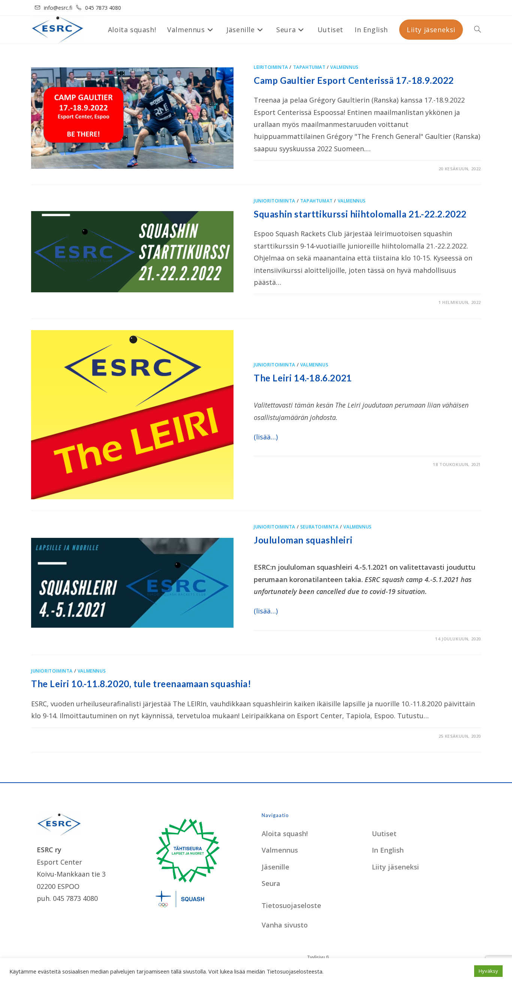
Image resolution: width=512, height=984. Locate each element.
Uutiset (384, 833)
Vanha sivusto (285, 924)
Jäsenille (275, 866)
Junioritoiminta (274, 201)
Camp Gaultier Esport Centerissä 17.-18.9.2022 (354, 80)
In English (388, 850)
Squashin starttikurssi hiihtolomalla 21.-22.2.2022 (360, 213)
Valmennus (344, 67)
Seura (271, 883)
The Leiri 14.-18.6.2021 (303, 377)
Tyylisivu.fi (318, 957)
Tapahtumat (309, 67)
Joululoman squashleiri (303, 539)
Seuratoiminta (319, 527)
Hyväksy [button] (488, 971)
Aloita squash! (285, 833)
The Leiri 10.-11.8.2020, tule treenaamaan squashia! (141, 683)
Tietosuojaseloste (291, 905)
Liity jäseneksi (395, 866)
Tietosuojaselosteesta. (294, 971)
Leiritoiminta (271, 67)
